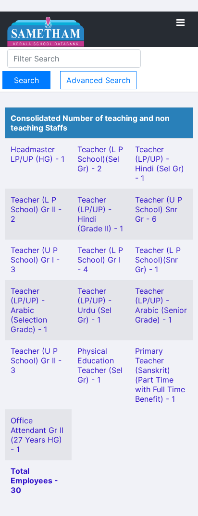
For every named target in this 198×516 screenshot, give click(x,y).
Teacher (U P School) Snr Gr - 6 (158, 209)
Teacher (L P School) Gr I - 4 (100, 259)
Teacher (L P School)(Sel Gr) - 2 (100, 158)
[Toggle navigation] (180, 22)
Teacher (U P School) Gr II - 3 (36, 360)
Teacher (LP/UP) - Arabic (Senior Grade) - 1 (161, 305)
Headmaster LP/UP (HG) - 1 (37, 154)
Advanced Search (98, 80)
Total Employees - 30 (34, 480)
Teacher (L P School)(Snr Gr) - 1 (158, 259)
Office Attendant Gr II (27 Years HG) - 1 (37, 435)
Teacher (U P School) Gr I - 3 (35, 259)
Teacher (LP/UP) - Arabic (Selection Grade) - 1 (29, 310)
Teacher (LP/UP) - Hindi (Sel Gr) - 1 (159, 163)
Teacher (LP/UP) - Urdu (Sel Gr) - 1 (94, 305)
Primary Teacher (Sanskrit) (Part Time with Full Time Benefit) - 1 (160, 375)
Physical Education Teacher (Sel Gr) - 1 (100, 365)
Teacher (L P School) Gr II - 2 (36, 209)
